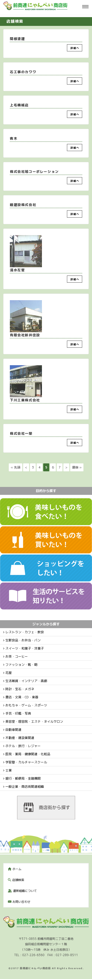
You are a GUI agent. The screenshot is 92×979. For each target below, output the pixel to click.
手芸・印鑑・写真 (18, 713)
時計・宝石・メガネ (19, 689)
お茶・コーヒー (16, 656)
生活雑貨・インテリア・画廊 (26, 681)
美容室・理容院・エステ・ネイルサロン (34, 721)
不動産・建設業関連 (19, 738)
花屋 (8, 672)
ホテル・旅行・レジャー (23, 746)
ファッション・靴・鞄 (21, 664)
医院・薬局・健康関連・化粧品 (27, 754)
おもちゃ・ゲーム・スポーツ (26, 705)
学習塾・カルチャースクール (26, 762)
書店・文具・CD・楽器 (21, 697)
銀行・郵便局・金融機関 (23, 778)
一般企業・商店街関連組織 (24, 786)
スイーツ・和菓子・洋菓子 (24, 648)
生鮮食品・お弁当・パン (23, 640)
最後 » (77, 467)
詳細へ (74, 48)
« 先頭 (15, 467)
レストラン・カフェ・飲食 (24, 632)
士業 (8, 770)
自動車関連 (13, 729)
